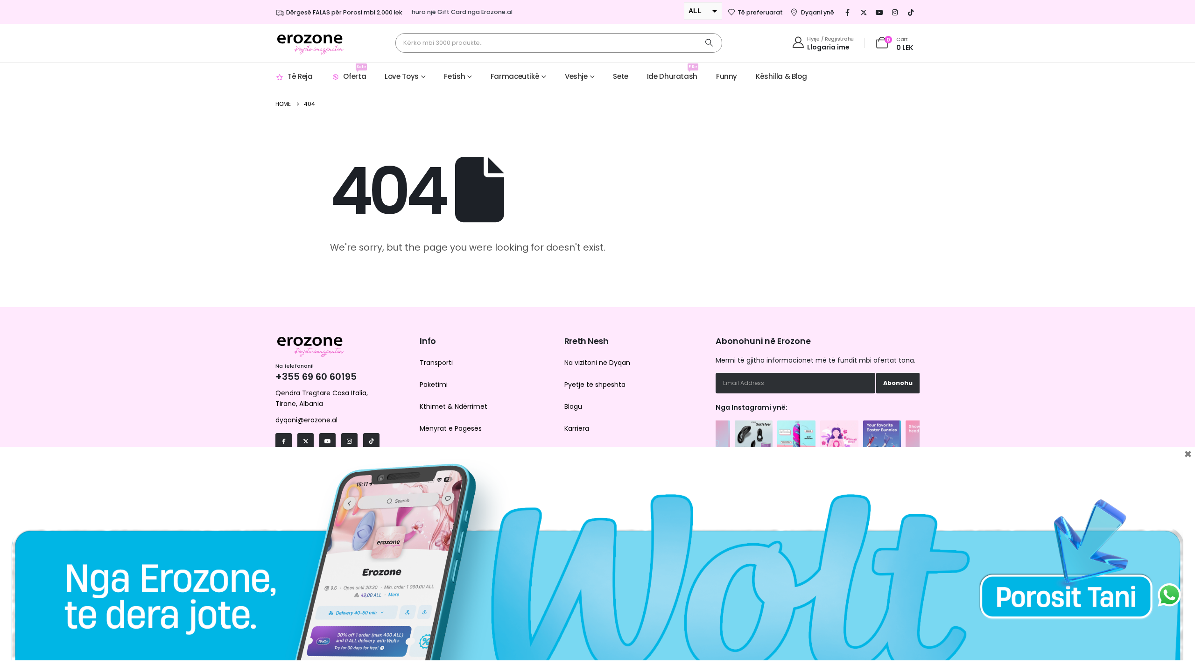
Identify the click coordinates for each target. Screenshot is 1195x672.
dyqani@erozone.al (306, 420)
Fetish (454, 76)
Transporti (436, 362)
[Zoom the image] (754, 425)
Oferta (354, 72)
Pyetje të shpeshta (595, 384)
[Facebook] (847, 12)
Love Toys (402, 76)
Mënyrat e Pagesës (451, 428)
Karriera (576, 428)
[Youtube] (879, 12)
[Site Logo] (310, 43)
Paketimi (434, 384)
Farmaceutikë (515, 76)
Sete (620, 76)
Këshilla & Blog (781, 76)
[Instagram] (895, 12)
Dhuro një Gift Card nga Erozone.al (449, 12)
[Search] (709, 43)
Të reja (300, 76)
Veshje (576, 76)
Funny (726, 76)
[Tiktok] (911, 12)
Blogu (573, 406)
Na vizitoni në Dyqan (597, 362)
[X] (863, 12)
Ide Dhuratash (672, 72)
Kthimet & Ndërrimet (453, 406)
